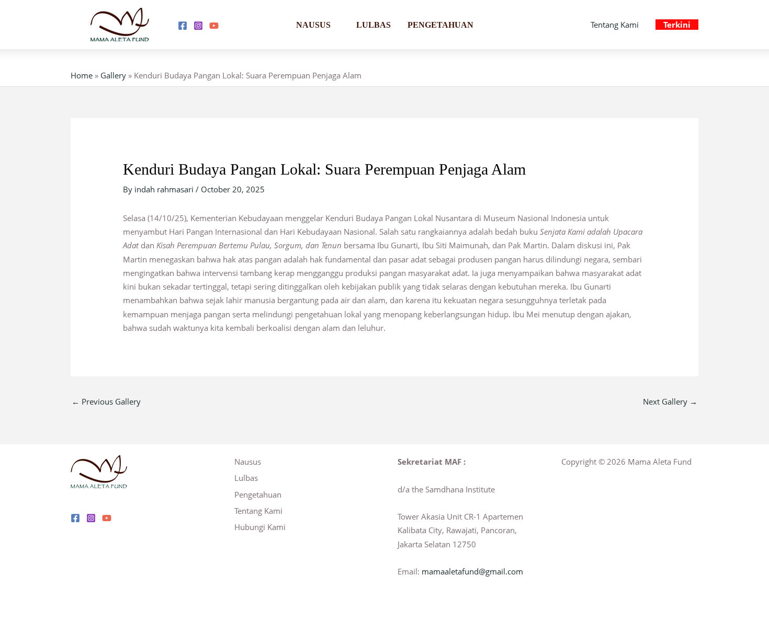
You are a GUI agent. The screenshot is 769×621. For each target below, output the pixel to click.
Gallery (113, 75)
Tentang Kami (615, 24)
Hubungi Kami (260, 527)
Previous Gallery (106, 401)
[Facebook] (182, 25)
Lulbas (373, 24)
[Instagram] (198, 25)
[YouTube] (214, 25)
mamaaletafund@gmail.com (472, 571)
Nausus (313, 24)
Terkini (677, 24)
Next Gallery (670, 401)
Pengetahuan (440, 24)
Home (82, 75)
